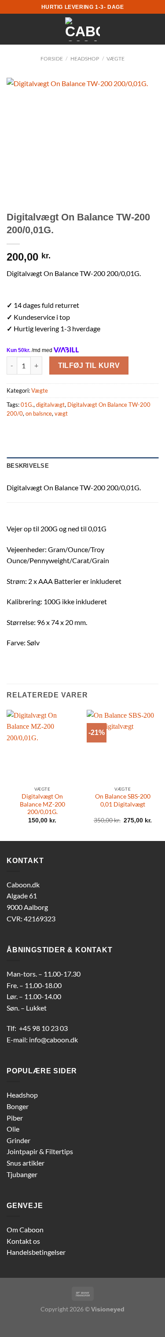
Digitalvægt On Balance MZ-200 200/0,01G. (42, 804)
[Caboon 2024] (83, 29)
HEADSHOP (84, 58)
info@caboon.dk (53, 1039)
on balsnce (39, 413)
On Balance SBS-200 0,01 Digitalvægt (122, 800)
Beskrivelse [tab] (28, 465)
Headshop (22, 1095)
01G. (27, 404)
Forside (51, 58)
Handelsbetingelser (36, 1252)
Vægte (115, 58)
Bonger (18, 1106)
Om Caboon (25, 1229)
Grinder (18, 1140)
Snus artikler (25, 1163)
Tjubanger (22, 1174)
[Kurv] (154, 29)
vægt (61, 413)
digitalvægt (50, 404)
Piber (15, 1118)
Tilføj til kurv (89, 365)
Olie (13, 1129)
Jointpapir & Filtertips (40, 1151)
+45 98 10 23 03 (43, 1028)
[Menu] (12, 29)
